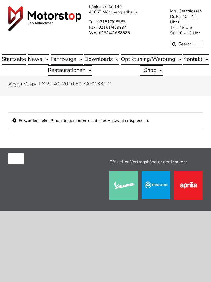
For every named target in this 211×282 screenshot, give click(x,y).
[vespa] (123, 172)
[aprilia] (188, 172)
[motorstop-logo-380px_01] (44, 8)
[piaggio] (156, 172)
